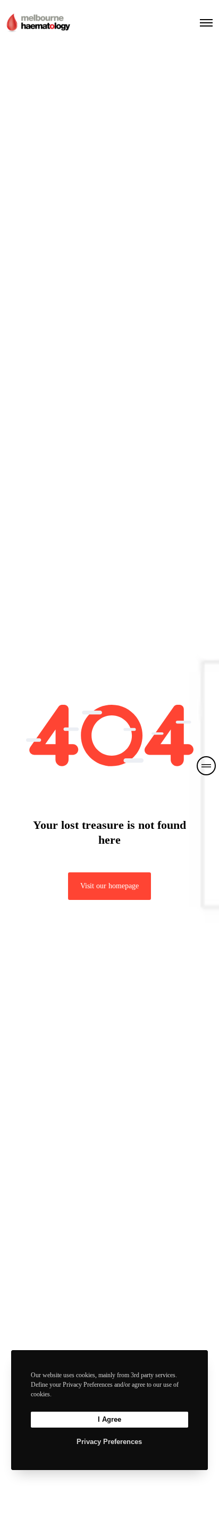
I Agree (109, 1419)
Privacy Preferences (109, 1442)
